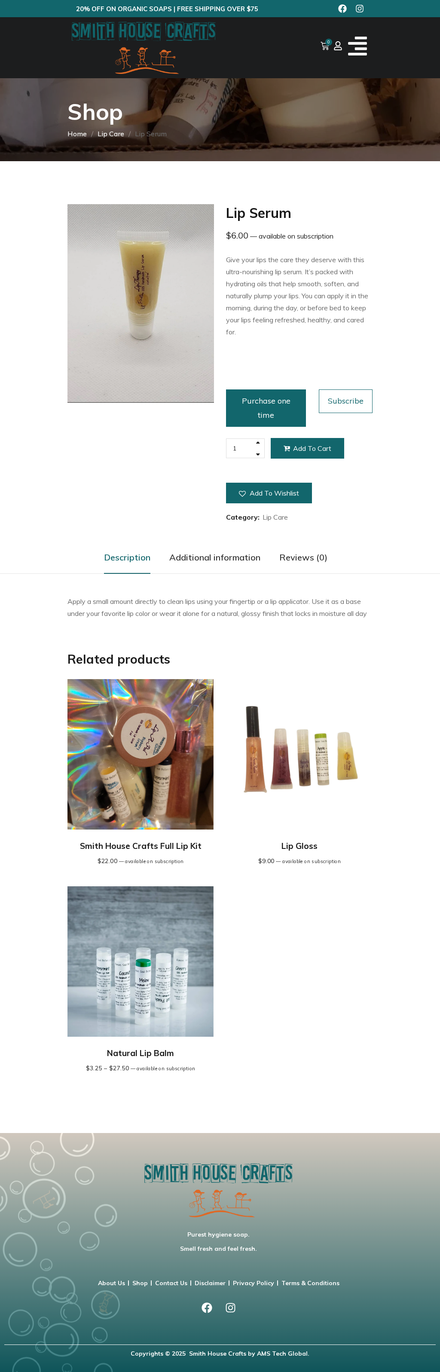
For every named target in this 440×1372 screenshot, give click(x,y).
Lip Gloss (299, 846)
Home (77, 133)
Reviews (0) (303, 557)
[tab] (127, 557)
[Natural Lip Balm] (140, 961)
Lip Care (111, 133)
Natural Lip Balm (140, 1053)
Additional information (214, 557)
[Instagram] (359, 8)
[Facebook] (342, 8)
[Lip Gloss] (299, 754)
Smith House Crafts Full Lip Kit (141, 846)
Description (127, 557)
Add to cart (312, 448)
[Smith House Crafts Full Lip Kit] (140, 754)
